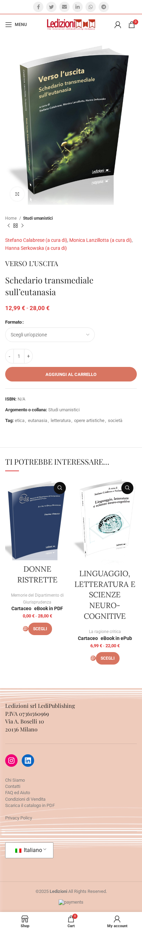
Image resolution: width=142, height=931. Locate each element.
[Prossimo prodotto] (22, 225)
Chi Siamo (15, 780)
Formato (13, 322)
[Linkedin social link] (77, 7)
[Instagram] (11, 760)
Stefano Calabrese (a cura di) (36, 240)
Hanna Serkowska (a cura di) (36, 248)
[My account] (118, 25)
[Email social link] (64, 7)
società (115, 420)
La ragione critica (105, 631)
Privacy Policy (18, 817)
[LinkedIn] (28, 760)
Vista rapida (60, 488)
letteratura (61, 420)
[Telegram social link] (104, 7)
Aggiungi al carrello (71, 374)
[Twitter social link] (51, 7)
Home (11, 218)
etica (19, 420)
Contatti (12, 786)
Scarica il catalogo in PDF (30, 805)
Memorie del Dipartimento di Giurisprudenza (37, 599)
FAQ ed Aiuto (17, 792)
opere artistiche (89, 420)
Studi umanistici (38, 218)
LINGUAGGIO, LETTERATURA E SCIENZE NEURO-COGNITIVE (104, 595)
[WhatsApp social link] (90, 7)
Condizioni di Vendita (25, 799)
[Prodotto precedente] (8, 225)
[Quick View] (25, 628)
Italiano (32, 850)
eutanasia (37, 420)
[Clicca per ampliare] (17, 194)
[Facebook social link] (38, 7)
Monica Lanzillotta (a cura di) (100, 240)
